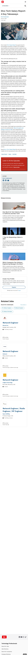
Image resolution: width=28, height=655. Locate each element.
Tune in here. (16, 167)
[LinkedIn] (6, 180)
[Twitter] (4, 180)
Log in (19, 290)
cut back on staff (8, 129)
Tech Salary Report (11, 45)
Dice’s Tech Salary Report (10, 149)
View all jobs (23, 304)
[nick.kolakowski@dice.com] (8, 180)
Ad (25, 654)
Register (14, 287)
